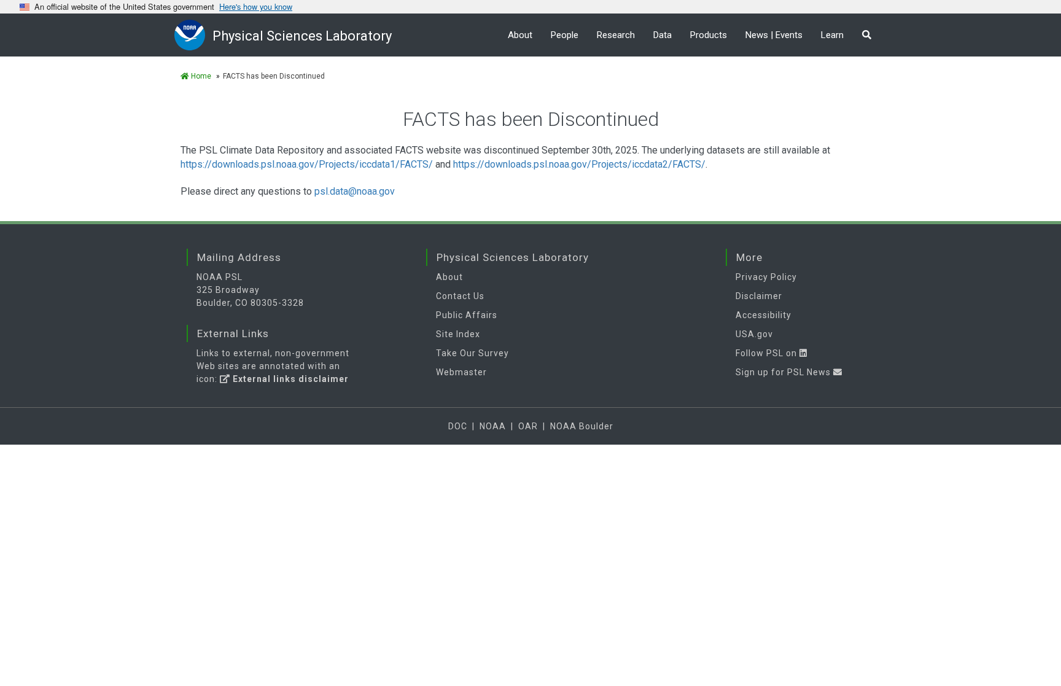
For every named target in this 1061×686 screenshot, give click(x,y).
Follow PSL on (767, 353)
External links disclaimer (289, 379)
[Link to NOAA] (193, 34)
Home (200, 76)
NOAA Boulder (581, 426)
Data (662, 35)
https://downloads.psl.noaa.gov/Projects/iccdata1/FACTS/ (307, 164)
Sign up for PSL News (784, 372)
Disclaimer (759, 296)
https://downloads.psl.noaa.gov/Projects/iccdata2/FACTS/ (579, 164)
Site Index (458, 334)
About (520, 35)
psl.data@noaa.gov (354, 191)
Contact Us (460, 296)
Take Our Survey (472, 353)
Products (708, 35)
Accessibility (763, 315)
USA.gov (754, 334)
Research (616, 35)
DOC (457, 426)
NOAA (493, 426)
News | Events (774, 35)
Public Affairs (466, 315)
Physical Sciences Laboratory (302, 36)
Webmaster (461, 372)
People (564, 35)
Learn (832, 35)
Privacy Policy (766, 277)
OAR (528, 426)
